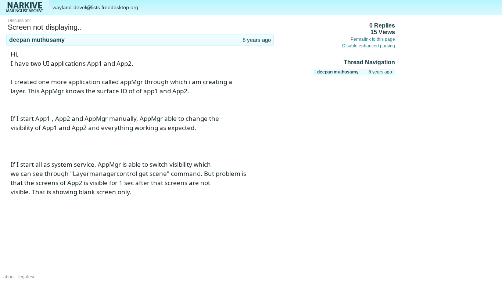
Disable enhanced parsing (368, 45)
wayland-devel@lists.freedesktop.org (95, 7)
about (9, 276)
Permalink (263, 48)
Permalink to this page (373, 39)
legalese (27, 276)
